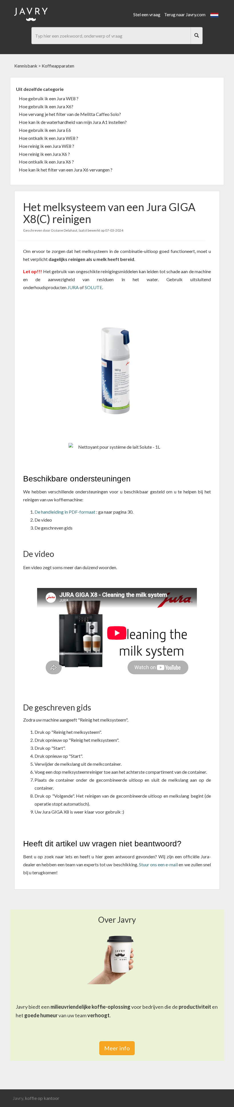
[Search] (197, 35)
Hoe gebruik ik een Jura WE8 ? (48, 98)
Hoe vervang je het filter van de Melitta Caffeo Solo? (70, 114)
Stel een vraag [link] (146, 14)
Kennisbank (25, 65)
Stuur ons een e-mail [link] (158, 864)
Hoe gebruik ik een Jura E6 (45, 130)
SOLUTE (93, 287)
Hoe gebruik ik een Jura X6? (46, 106)
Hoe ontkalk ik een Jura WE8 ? (48, 138)
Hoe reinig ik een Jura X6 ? (44, 154)
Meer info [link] (117, 1048)
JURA (73, 287)
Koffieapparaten (58, 65)
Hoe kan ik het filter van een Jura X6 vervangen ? (65, 169)
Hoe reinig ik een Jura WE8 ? (46, 146)
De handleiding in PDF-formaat (65, 511)
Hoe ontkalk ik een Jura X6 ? (46, 161)
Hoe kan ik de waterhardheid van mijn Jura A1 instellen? (73, 122)
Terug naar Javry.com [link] (184, 14)
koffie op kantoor (42, 1098)
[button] (214, 14)
